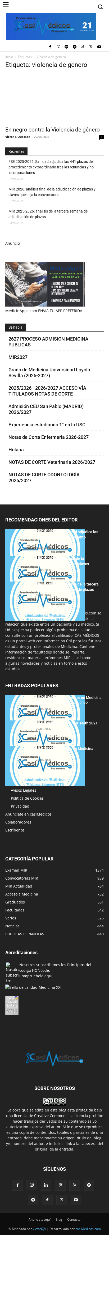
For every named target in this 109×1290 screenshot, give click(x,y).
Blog (59, 1219)
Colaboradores (18, 822)
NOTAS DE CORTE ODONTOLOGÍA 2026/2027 (44, 477)
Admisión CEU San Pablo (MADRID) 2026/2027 (46, 409)
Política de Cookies (27, 798)
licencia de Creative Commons (40, 1115)
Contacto (73, 1219)
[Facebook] (50, 47)
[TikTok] (83, 47)
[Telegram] (75, 47)
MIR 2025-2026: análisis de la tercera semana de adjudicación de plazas (48, 214)
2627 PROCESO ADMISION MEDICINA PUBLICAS (48, 341)
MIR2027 (18, 357)
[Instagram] (58, 47)
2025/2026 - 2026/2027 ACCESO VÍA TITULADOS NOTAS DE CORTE (47, 391)
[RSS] (74, 1185)
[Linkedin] (46, 1185)
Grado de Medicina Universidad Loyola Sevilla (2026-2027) (49, 372)
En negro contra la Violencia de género (52, 129)
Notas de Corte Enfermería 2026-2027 (48, 437)
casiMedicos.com (88, 1229)
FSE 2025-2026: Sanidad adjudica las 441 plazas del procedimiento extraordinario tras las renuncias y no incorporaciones (51, 167)
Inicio (9, 56)
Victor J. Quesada (17, 137)
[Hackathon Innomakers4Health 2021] (45, 740)
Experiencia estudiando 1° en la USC (46, 424)
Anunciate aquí (40, 1219)
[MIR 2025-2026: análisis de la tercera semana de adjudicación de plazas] (45, 601)
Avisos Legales (23, 790)
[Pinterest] (60, 1185)
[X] (91, 47)
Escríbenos (15, 830)
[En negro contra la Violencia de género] (54, 98)
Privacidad (20, 806)
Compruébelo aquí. (36, 975)
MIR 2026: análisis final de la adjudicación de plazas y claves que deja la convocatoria (52, 192)
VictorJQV (40, 1229)
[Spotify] (66, 47)
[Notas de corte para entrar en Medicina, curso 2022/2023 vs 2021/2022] (45, 715)
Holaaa (16, 449)
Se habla (15, 327)
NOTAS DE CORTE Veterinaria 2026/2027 (51, 462)
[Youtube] (99, 47)
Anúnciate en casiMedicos (28, 814)
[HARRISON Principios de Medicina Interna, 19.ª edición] (45, 766)
